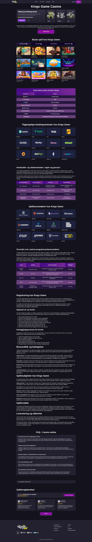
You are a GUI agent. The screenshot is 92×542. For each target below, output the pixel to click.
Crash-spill (52, 43)
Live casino (37, 43)
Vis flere (46, 513)
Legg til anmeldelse (69, 495)
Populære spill (23, 43)
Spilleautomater (67, 43)
